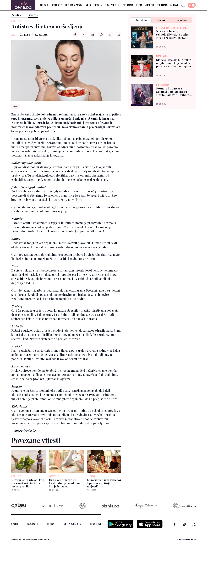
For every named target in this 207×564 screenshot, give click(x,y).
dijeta (15, 106)
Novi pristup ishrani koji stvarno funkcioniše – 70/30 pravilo (27, 483)
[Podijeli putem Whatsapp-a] (110, 34)
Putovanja (128, 5)
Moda (88, 5)
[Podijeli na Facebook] (75, 34)
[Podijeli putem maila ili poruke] (118, 34)
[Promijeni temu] (192, 5)
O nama (14, 524)
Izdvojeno (141, 20)
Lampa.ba (193, 540)
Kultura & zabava (73, 5)
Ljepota (98, 5)
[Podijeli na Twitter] (84, 34)
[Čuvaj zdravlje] (146, 506)
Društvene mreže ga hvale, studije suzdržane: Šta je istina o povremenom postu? (65, 483)
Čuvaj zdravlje (112, 5)
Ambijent (149, 5)
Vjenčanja (162, 5)
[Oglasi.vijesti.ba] (18, 506)
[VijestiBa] (52, 506)
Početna (16, 15)
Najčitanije (182, 20)
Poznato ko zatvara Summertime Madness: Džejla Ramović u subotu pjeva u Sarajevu (172, 91)
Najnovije (162, 20)
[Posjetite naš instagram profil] (184, 524)
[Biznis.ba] (110, 505)
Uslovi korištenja (72, 524)
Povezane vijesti (36, 440)
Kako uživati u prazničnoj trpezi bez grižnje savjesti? (104, 483)
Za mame (174, 5)
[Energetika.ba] (184, 506)
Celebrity (57, 5)
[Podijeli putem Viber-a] (101, 34)
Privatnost (95, 524)
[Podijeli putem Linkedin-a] (92, 34)
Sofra (139, 5)
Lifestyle (43, 5)
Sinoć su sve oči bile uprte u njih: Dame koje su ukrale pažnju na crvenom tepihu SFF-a (174, 63)
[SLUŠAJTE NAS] (82, 505)
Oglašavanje (32, 524)
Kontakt (51, 524)
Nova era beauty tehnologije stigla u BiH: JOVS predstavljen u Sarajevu (172, 34)
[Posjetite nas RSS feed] (194, 524)
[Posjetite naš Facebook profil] (174, 524)
